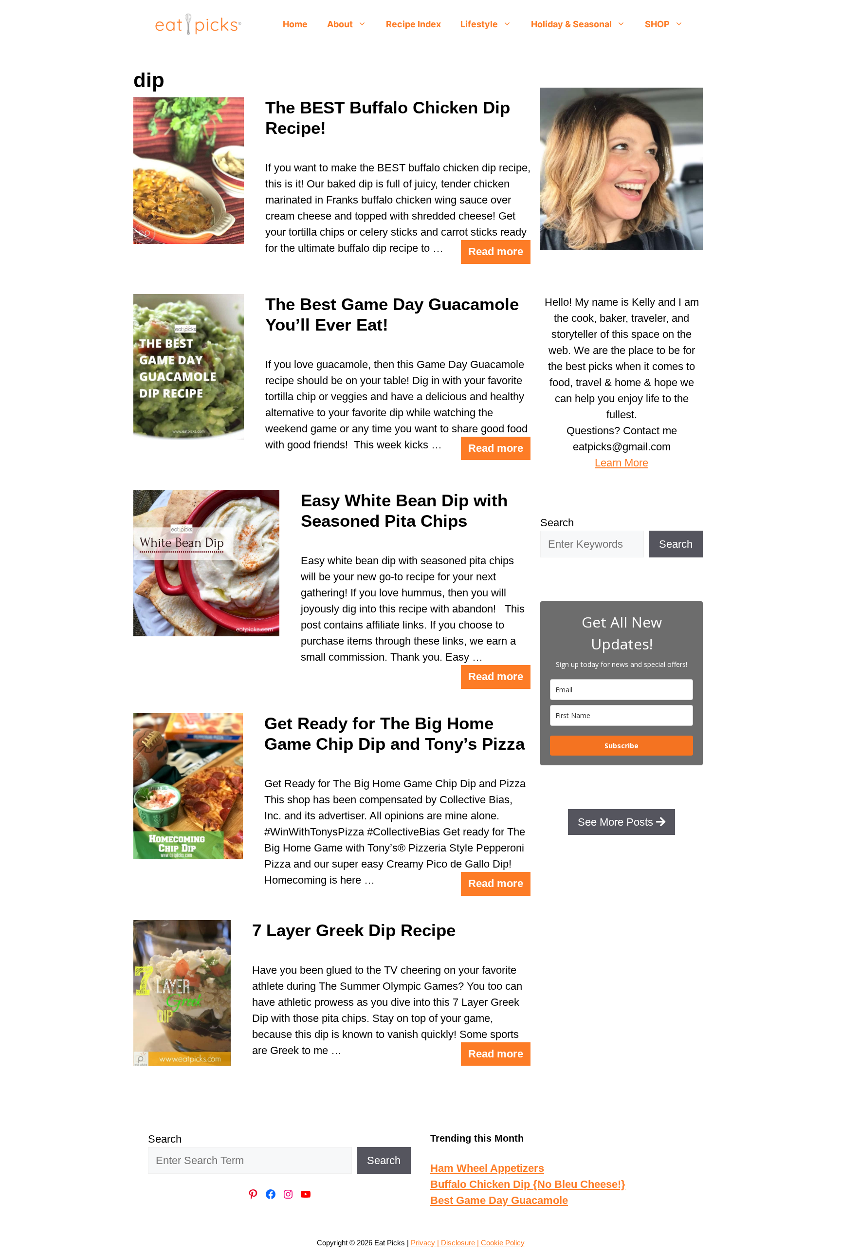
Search (557, 523)
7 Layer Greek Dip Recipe (354, 930)
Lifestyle (479, 24)
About (340, 24)
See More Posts (617, 822)
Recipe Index (413, 24)
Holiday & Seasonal (571, 24)
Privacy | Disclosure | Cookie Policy (468, 1243)
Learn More (621, 463)
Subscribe (621, 745)
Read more (495, 251)
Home (295, 24)
